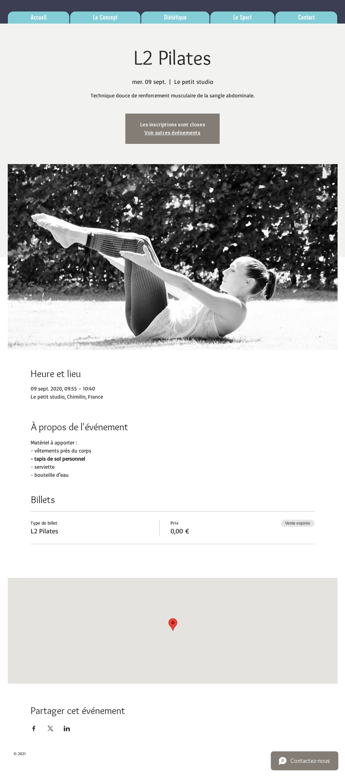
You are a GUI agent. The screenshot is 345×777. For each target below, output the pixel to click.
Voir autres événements (172, 132)
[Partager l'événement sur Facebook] (34, 728)
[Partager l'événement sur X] (50, 728)
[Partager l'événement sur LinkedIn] (67, 728)
